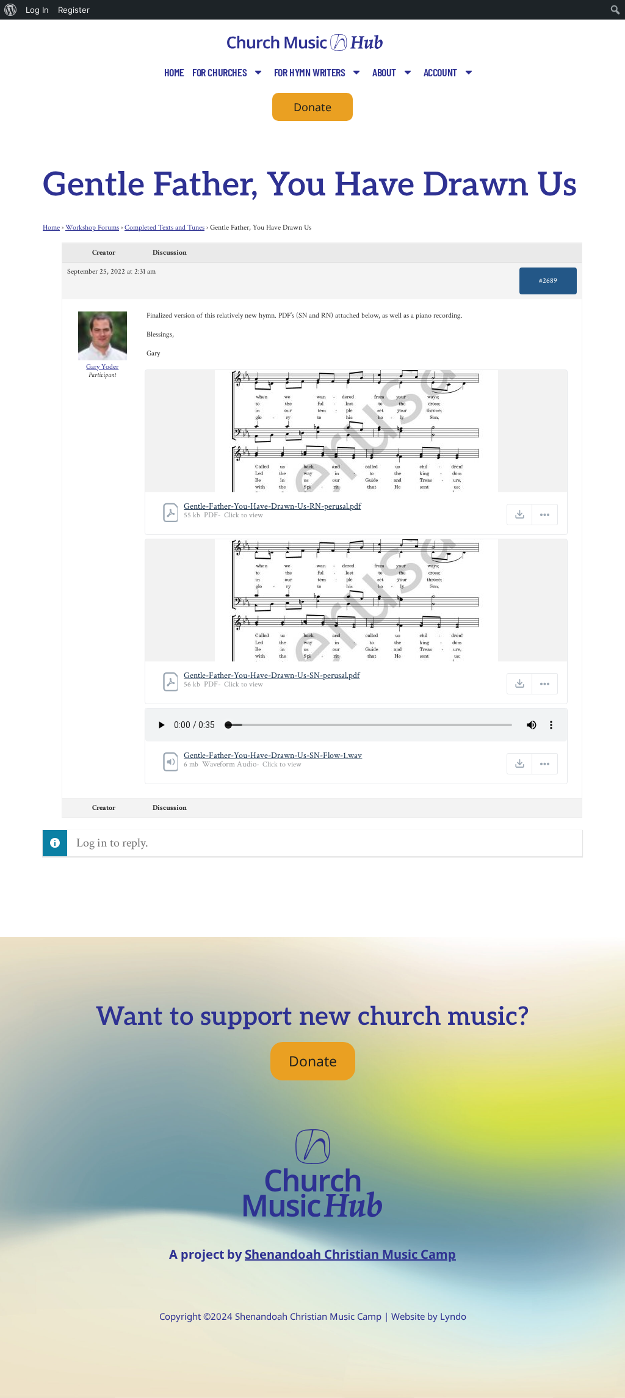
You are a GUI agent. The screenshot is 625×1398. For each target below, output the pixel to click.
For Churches (219, 72)
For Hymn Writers (309, 72)
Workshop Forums (92, 227)
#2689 (548, 280)
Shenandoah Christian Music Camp (350, 1254)
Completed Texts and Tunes (164, 227)
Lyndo (453, 1316)
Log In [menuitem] (37, 10)
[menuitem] (10, 10)
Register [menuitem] (74, 10)
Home (174, 72)
